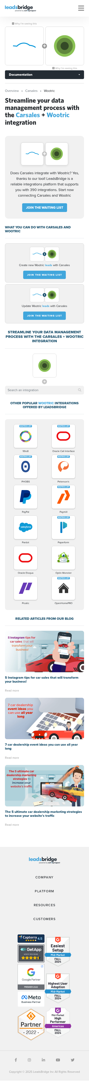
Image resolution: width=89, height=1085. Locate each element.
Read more (12, 690)
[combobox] (44, 390)
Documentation (20, 74)
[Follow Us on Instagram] (29, 1060)
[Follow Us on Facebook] (16, 1060)
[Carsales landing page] (24, 46)
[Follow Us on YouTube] (58, 1060)
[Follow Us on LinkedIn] (43, 1060)
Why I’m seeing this (25, 23)
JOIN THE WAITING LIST (44, 207)
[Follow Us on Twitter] (73, 1060)
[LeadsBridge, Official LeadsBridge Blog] (20, 8)
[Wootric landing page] (64, 46)
